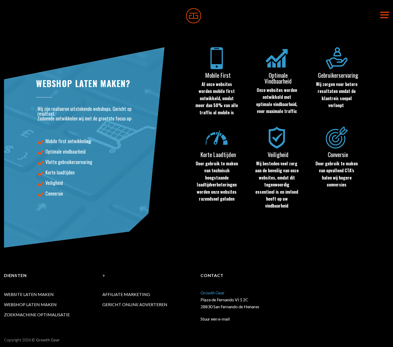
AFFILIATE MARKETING (126, 294)
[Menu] (384, 14)
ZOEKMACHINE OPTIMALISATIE (37, 314)
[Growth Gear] (193, 15)
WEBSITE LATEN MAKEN (29, 294)
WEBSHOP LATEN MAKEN (30, 304)
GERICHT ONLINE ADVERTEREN (134, 304)
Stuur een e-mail (215, 318)
